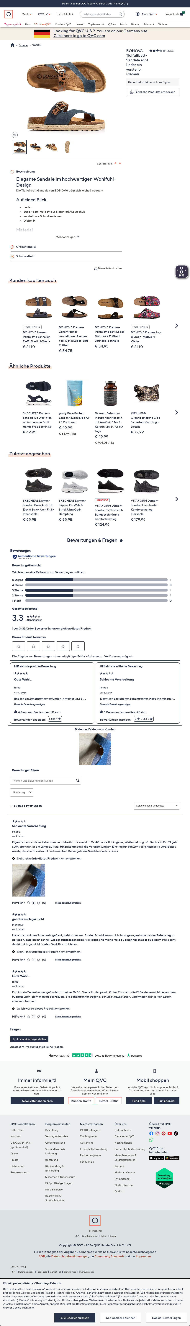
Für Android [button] (166, 1101)
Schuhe (23, 45)
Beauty (135, 24)
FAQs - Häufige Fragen (58, 1183)
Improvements (86, 1271)
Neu (27, 24)
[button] (143, 14)
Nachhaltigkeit (123, 1142)
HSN (13, 1271)
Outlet (118, 1191)
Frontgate (42, 1271)
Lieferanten (17, 1166)
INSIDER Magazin (90, 1130)
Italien (104, 1236)
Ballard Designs (26, 1271)
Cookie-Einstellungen (166, 1318)
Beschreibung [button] (25, 171)
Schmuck (149, 24)
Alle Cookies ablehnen (120, 1318)
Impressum (143, 1256)
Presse (14, 1159)
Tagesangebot (12, 24)
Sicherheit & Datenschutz (60, 1176)
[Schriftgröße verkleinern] (120, 163)
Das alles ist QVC (124, 1136)
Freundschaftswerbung (93, 1148)
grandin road (70, 1271)
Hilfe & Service (54, 1189)
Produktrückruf (19, 1172)
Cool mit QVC (63, 24)
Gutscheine (87, 1142)
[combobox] (98, 14)
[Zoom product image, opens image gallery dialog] (14, 135)
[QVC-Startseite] (12, 45)
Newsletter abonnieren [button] (37, 1101)
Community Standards (109, 1256)
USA (77, 1236)
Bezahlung (51, 1159)
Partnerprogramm (90, 1155)
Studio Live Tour (124, 1185)
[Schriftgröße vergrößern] (115, 163)
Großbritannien (90, 1236)
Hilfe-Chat (17, 1130)
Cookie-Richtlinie (23, 1307)
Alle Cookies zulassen (74, 1318)
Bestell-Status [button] (108, 1101)
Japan (113, 1236)
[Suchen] (121, 14)
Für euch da (87, 1161)
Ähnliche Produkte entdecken (155, 92)
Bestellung (51, 1130)
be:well (80, 24)
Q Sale (112, 24)
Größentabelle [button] (26, 247)
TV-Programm (88, 1136)
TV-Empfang (122, 1178)
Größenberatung (55, 1142)
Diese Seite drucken (110, 268)
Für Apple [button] (139, 1101)
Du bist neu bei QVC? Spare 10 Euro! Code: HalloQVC (94, 3)
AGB (42, 1256)
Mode (123, 24)
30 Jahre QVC (42, 24)
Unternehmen (122, 1130)
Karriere (119, 1166)
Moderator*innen (124, 1172)
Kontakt (15, 1136)
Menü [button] (25, 14)
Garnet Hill (55, 1271)
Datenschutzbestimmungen (69, 1256)
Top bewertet (96, 24)
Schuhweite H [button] (25, 256)
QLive (14, 1153)
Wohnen (163, 24)
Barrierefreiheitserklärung (129, 1148)
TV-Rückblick (65, 14)
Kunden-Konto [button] (81, 1101)
